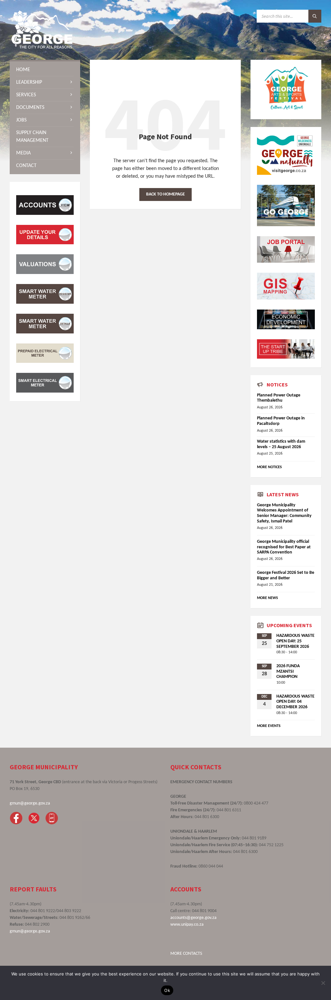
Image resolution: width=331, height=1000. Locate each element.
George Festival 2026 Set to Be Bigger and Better (285, 575)
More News (267, 598)
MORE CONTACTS (186, 953)
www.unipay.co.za (187, 924)
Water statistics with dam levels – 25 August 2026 (281, 444)
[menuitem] (45, 70)
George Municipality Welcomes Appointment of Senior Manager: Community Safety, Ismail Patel (284, 513)
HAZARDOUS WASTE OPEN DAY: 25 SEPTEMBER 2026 (295, 641)
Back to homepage (165, 194)
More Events (269, 726)
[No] (323, 983)
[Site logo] (42, 47)
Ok (167, 990)
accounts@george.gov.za (193, 917)
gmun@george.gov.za (30, 803)
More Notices (269, 467)
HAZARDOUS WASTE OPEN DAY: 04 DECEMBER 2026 (295, 702)
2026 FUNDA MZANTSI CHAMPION (288, 671)
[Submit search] (314, 16)
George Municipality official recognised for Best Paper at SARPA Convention (284, 547)
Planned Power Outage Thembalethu (278, 398)
